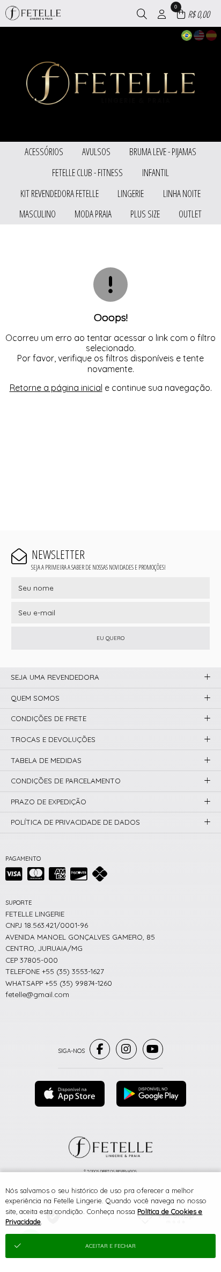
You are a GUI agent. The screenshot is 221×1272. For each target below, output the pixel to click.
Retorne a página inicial (56, 387)
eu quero (110, 638)
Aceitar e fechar (110, 1245)
